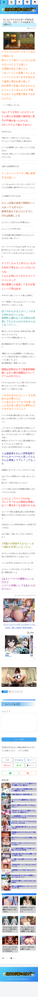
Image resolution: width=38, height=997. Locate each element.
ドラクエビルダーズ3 (16, 691)
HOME (7, 655)
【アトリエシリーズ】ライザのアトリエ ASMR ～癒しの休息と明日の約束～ (20, 626)
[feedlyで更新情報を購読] (10, 773)
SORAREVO (8, 656)
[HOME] (17, 644)
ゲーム (5, 691)
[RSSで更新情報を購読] (27, 773)
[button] (34, 547)
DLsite (30, 632)
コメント (6, 711)
